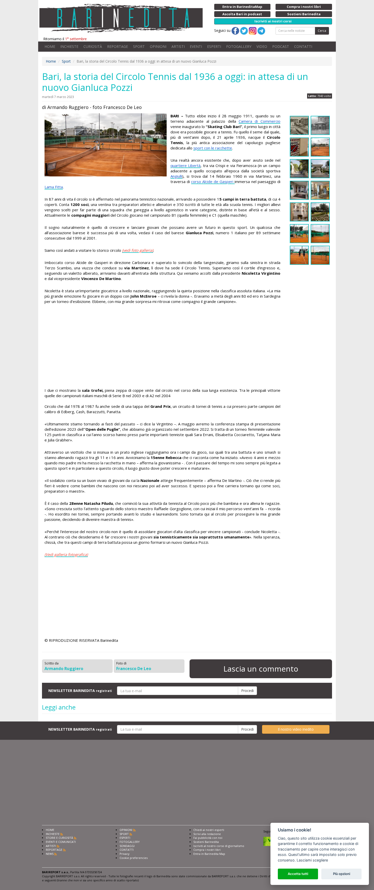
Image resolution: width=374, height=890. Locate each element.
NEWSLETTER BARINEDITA (80, 690)
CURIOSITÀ (92, 46)
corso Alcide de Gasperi (213, 181)
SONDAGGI (127, 846)
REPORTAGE (117, 46)
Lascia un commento (260, 668)
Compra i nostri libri (207, 850)
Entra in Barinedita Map (209, 854)
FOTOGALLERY (238, 46)
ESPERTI (214, 46)
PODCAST (280, 46)
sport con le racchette (212, 147)
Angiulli (176, 176)
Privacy (125, 854)
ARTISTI (178, 46)
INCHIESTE (69, 46)
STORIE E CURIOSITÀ (59, 838)
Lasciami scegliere (312, 860)
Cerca (322, 31)
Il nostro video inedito (296, 729)
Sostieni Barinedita (206, 842)
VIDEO (261, 46)
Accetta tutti (298, 874)
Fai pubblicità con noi (207, 838)
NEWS (49, 854)
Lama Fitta (54, 186)
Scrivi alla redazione (207, 834)
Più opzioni (341, 874)
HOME (50, 46)
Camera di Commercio (259, 121)
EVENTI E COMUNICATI (61, 842)
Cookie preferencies (134, 858)
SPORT (139, 46)
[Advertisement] (162, 346)
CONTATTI (303, 46)
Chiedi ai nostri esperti (208, 830)
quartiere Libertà (185, 165)
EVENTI (196, 46)
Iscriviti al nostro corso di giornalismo (218, 846)
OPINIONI (158, 46)
